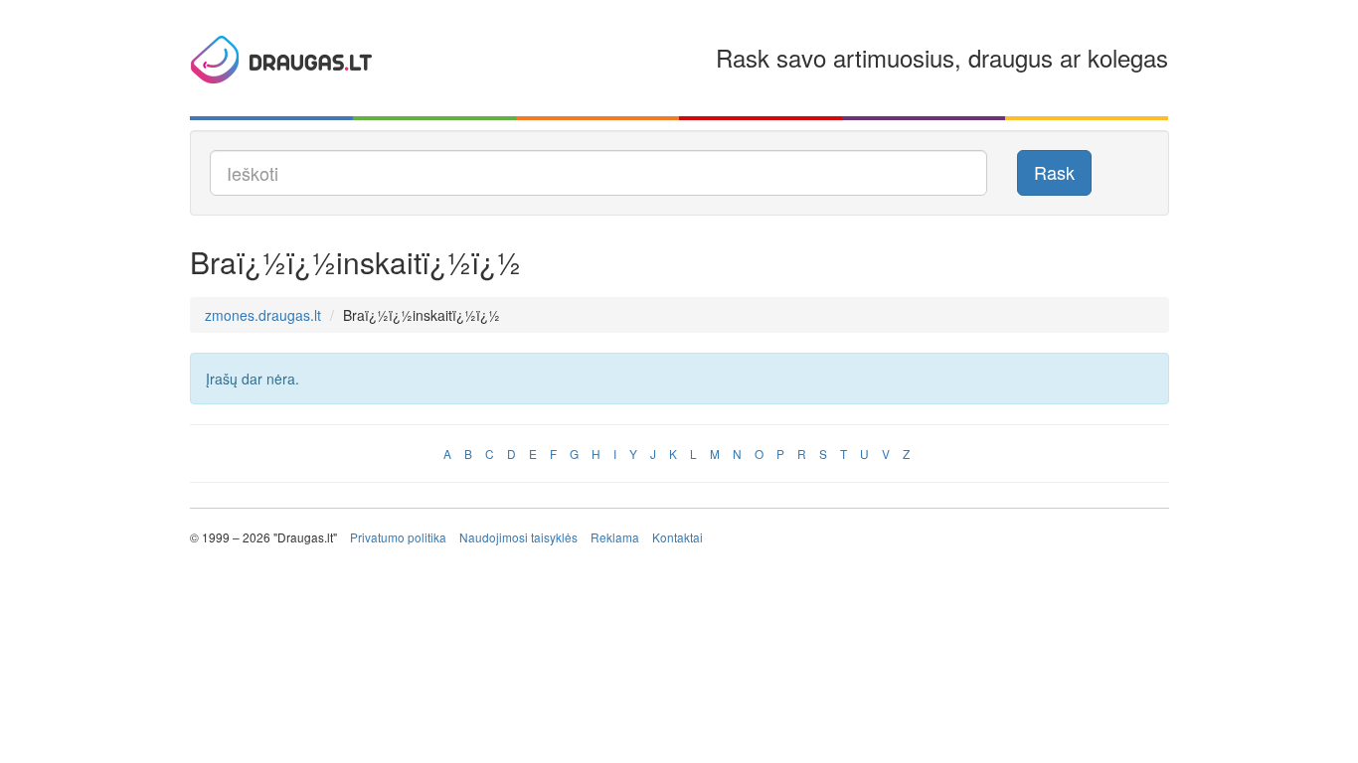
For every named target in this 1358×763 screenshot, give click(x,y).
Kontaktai (677, 537)
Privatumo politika (398, 537)
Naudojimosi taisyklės (518, 537)
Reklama (615, 537)
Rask (1054, 172)
